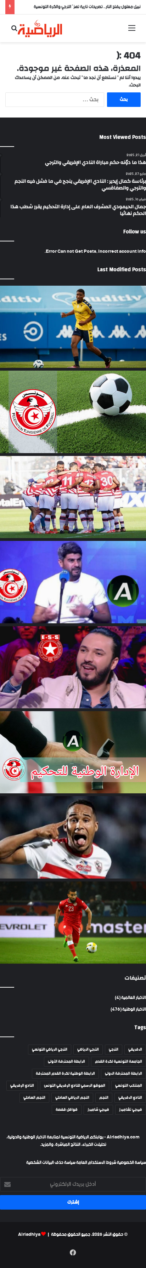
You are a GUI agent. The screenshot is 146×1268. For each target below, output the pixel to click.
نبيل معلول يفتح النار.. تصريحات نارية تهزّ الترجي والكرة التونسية (87, 6)
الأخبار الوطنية (134, 1009)
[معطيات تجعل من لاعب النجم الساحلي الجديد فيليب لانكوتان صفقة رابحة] (73, 327)
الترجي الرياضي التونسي (49, 1050)
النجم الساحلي (34, 1098)
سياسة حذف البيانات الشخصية (50, 1162)
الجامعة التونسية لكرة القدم (118, 1062)
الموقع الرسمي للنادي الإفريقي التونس (74, 1086)
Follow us (134, 231)
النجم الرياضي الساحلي (72, 1098)
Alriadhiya (29, 1234)
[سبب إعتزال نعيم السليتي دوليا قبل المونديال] (73, 922)
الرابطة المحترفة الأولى (66, 1062)
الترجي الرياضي (88, 1050)
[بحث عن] (14, 31)
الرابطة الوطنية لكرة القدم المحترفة (65, 1074)
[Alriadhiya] (40, 28)
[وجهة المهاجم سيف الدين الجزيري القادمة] (73, 837)
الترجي (113, 1050)
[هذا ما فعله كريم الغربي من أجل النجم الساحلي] (73, 667)
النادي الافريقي (130, 1098)
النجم (103, 1098)
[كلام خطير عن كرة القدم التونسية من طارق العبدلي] (73, 582)
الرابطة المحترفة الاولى (123, 1074)
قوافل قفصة (67, 1110)
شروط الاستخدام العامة (96, 1162)
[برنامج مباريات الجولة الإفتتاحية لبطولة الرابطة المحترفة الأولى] (73, 412)
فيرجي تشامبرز (130, 1110)
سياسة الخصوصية (131, 1162)
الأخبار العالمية (133, 997)
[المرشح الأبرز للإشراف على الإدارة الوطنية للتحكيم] (73, 752)
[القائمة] (131, 31)
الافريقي (135, 1050)
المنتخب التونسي (128, 1086)
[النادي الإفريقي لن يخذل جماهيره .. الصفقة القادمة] (73, 497)
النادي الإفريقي (22, 1086)
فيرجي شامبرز (98, 1110)
